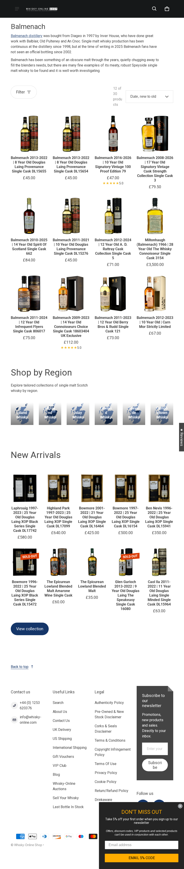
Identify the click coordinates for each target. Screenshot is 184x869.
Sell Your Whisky (66, 798)
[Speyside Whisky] (134, 413)
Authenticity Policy (109, 703)
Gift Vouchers (63, 756)
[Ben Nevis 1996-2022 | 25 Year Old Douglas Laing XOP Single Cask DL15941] (159, 488)
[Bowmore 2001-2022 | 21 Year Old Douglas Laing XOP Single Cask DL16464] (92, 488)
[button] (154, 8)
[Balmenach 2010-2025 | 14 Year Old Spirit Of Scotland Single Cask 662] (29, 216)
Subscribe (155, 765)
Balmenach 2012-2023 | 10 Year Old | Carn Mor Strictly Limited (155, 322)
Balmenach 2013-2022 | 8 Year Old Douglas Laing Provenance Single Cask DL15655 (29, 164)
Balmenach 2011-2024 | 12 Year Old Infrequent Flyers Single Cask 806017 (29, 324)
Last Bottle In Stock (68, 807)
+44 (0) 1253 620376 (30, 705)
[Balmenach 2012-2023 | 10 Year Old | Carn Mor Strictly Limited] (155, 293)
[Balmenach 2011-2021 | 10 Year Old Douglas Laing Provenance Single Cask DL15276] (71, 216)
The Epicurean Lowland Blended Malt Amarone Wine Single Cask (58, 588)
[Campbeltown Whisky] (162, 413)
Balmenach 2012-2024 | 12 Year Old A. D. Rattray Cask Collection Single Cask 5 (113, 249)
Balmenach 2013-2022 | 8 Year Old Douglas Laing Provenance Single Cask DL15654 (71, 164)
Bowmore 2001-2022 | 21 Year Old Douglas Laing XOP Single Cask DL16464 (92, 517)
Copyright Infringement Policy (113, 752)
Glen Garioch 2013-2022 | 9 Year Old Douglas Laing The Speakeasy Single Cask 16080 (125, 595)
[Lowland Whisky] (106, 413)
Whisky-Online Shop (28, 845)
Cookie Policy (105, 782)
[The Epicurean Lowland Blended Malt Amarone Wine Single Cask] (58, 562)
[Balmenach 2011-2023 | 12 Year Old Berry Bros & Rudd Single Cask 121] (113, 293)
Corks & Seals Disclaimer (106, 729)
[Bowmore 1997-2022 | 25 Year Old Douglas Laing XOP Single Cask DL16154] (126, 488)
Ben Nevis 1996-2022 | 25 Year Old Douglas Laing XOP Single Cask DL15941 (159, 517)
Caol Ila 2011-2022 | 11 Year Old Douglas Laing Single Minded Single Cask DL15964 (159, 593)
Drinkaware (103, 800)
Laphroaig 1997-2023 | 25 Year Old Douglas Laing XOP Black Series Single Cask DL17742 (24, 519)
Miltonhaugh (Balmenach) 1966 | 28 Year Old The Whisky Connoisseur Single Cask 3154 (155, 249)
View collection (29, 628)
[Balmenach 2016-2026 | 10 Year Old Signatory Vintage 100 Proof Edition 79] (113, 133)
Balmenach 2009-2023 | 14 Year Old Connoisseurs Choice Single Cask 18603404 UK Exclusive (71, 327)
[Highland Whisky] (50, 413)
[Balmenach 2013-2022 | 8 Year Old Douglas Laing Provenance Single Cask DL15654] (71, 133)
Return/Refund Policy (111, 791)
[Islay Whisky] (78, 413)
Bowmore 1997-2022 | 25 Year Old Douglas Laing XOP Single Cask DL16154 (126, 517)
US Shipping (62, 738)
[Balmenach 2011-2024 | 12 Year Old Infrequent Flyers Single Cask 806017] (29, 293)
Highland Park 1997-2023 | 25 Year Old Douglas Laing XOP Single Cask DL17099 (58, 517)
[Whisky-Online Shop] (41, 9)
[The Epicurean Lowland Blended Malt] (92, 562)
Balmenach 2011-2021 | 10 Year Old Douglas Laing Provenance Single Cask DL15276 (71, 247)
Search (58, 703)
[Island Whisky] (22, 413)
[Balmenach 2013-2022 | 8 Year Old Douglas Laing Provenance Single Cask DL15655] (29, 133)
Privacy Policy (106, 773)
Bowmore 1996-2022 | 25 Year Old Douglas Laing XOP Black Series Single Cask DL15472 (24, 593)
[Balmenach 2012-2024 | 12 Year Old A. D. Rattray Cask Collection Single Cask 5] (113, 216)
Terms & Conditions (110, 740)
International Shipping (70, 747)
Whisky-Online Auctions (64, 786)
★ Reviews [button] (182, 437)
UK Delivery (62, 729)
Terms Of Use (105, 764)
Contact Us (61, 721)
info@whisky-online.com (30, 720)
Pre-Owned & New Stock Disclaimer (109, 714)
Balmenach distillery (26, 36)
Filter (20, 92)
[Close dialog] (180, 806)
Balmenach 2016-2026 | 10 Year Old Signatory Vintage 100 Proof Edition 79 (113, 164)
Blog (56, 774)
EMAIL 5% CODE (141, 858)
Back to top (19, 667)
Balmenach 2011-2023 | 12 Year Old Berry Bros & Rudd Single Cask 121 (113, 324)
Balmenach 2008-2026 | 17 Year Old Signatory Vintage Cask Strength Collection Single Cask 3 (155, 169)
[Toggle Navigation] (17, 8)
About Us (60, 712)
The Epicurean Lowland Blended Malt (92, 586)
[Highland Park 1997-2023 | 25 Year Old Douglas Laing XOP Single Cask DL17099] (58, 488)
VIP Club (59, 765)
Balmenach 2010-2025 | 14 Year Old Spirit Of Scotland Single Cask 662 (29, 247)
